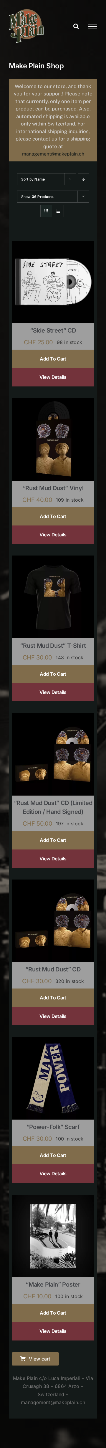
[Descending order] (83, 179)
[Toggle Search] (76, 26)
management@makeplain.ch (53, 154)
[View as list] (58, 211)
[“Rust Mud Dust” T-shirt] (53, 559)
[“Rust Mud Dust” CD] (53, 883)
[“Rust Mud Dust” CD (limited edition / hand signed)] (53, 717)
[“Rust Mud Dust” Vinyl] (53, 402)
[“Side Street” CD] (53, 244)
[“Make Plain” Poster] (53, 1198)
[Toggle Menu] (93, 26)
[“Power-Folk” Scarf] (53, 1041)
